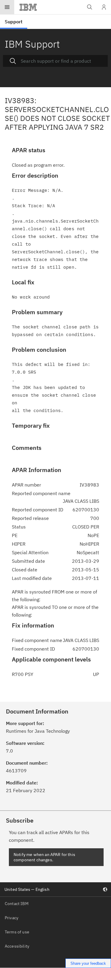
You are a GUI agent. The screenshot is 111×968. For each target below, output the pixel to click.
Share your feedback (88, 963)
